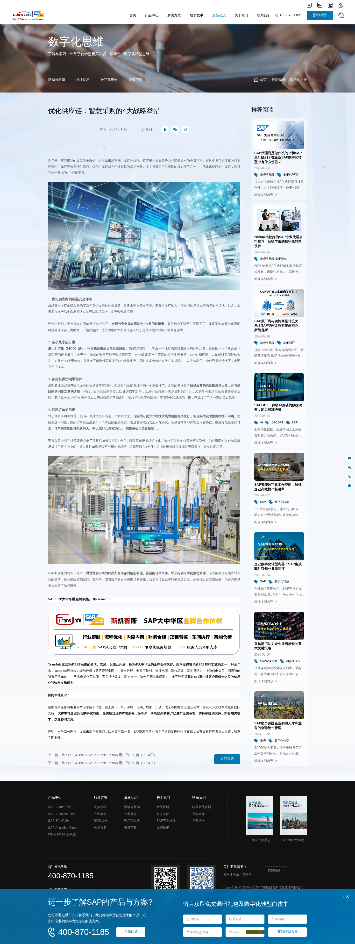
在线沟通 (131, 932)
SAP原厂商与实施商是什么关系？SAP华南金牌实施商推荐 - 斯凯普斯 (277, 325)
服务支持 (162, 814)
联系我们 (263, 15)
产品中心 (151, 15)
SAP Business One (61, 814)
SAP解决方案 (268, 661)
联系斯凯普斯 (201, 807)
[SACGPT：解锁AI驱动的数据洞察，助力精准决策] (279, 387)
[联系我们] (349, 458)
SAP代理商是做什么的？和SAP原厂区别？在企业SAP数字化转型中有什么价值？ (278, 157)
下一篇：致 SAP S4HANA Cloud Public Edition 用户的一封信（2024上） (102, 763)
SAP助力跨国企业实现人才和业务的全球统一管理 (278, 726)
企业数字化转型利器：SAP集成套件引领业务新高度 (278, 566)
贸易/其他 (100, 820)
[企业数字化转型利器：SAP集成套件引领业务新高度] (279, 546)
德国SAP (162, 828)
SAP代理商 (290, 174)
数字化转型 (282, 502)
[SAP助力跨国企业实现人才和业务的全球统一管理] (279, 705)
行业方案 (100, 797)
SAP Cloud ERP (59, 807)
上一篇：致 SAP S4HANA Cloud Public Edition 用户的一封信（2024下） (102, 755)
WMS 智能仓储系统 (62, 834)
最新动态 (219, 15)
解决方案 (174, 15)
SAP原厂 (289, 342)
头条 (236, 874)
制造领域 (100, 807)
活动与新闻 (56, 80)
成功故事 (196, 15)
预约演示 (320, 15)
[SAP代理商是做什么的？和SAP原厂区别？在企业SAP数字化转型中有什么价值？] (279, 135)
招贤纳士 (198, 820)
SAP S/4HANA (58, 820)
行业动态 (83, 80)
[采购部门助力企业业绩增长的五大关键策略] (279, 626)
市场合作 (198, 814)
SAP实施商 (267, 174)
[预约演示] (349, 486)
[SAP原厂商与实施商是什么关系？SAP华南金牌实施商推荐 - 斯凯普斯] (279, 303)
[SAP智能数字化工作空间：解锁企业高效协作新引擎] (279, 467)
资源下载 (135, 80)
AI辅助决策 (293, 661)
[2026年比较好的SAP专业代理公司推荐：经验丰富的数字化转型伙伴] (279, 219)
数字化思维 (109, 80)
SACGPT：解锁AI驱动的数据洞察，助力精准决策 (278, 407)
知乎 (226, 874)
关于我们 (241, 15)
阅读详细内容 (264, 195)
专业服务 (100, 814)
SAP (263, 502)
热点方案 (100, 828)
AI (261, 422)
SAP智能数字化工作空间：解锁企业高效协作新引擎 (278, 487)
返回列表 (227, 759)
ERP (295, 422)
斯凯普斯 (162, 807)
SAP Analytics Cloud (62, 828)
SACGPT (277, 422)
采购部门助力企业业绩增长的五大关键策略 (278, 646)
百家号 (247, 874)
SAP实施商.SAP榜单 (273, 258)
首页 (132, 15)
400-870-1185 (290, 15)
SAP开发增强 (166, 820)
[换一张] (255, 932)
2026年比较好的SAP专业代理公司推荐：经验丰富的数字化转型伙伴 (278, 241)
